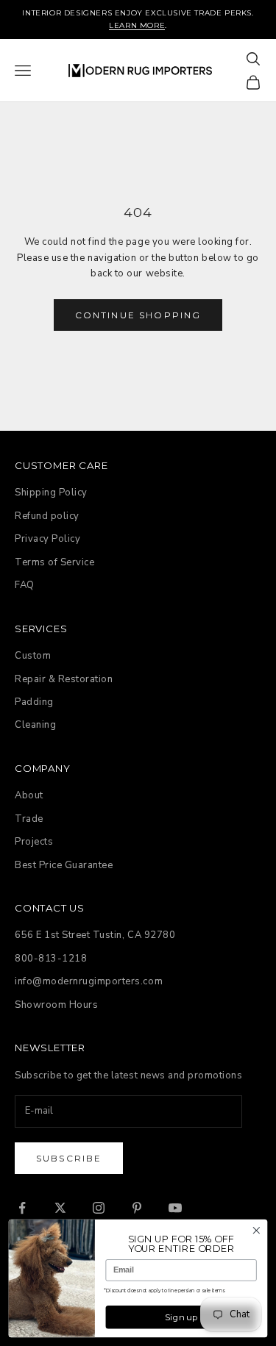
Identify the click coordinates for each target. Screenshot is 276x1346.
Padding (34, 702)
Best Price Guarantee (64, 865)
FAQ (25, 585)
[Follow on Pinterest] (137, 1207)
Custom (33, 655)
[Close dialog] (256, 1230)
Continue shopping (138, 315)
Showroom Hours (56, 1005)
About (29, 795)
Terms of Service (54, 562)
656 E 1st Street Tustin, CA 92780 (95, 935)
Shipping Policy (51, 492)
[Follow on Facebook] (22, 1207)
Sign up (181, 1317)
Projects (34, 841)
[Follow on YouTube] (175, 1207)
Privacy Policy (47, 538)
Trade (29, 819)
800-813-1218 (51, 958)
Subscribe (69, 1158)
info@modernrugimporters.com (89, 981)
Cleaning (35, 724)
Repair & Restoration (64, 679)
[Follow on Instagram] (98, 1207)
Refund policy (47, 516)
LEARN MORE (137, 25)
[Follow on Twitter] (60, 1207)
